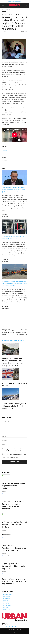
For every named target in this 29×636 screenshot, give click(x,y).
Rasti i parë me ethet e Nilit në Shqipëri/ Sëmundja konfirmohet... (13, 485)
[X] (12, 35)
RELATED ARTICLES (7, 340)
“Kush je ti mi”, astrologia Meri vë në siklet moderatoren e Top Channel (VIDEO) (21, 331)
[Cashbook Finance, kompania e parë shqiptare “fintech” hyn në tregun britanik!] (14, 574)
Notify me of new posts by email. (11, 457)
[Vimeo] (13, 627)
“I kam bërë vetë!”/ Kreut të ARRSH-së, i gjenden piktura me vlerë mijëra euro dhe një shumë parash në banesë (14, 190)
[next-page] (5, 412)
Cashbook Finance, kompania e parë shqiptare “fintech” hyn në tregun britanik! (14, 581)
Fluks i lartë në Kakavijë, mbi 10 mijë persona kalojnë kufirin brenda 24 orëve (14, 406)
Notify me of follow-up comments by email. (14, 454)
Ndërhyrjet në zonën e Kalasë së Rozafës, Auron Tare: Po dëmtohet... (14, 524)
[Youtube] (16, 627)
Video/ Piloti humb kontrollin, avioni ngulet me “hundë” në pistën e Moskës (8, 331)
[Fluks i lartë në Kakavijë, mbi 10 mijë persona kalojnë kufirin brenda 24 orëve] (14, 394)
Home (3, 9)
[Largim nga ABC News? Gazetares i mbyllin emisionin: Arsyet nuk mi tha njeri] (14, 557)
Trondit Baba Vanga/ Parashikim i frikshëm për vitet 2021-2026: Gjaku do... (14, 548)
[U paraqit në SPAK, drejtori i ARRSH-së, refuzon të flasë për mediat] (14, 227)
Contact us (18, 629)
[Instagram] (6, 627)
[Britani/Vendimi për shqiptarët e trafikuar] (14, 374)
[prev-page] (3, 412)
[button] (2, 5)
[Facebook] (8, 35)
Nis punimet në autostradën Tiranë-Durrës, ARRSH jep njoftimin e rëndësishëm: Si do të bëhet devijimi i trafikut (14, 284)
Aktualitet (8, 9)
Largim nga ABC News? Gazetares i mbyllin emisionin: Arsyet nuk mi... (13, 566)
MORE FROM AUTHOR (18, 340)
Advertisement (11, 629)
